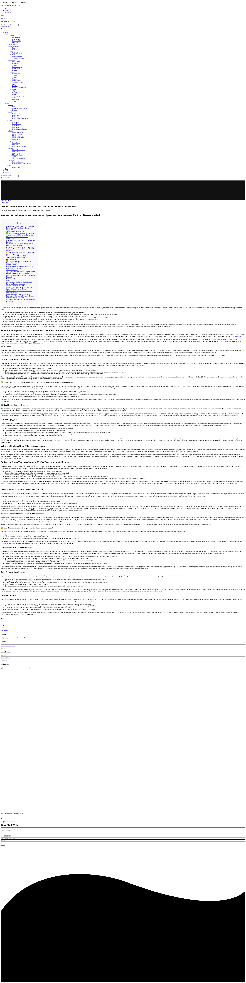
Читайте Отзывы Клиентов (15, 298)
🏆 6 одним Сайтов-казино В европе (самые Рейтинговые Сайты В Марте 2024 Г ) (20, 272)
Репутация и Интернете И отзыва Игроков (20, 296)
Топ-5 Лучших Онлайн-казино (16, 257)
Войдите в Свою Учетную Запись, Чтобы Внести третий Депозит (19, 244)
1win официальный (237, 336)
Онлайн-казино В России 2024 (16, 256)
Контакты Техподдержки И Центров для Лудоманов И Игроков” (19, 267)
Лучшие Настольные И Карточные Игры (19, 287)
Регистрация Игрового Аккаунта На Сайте (20, 247)
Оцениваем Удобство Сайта (15, 285)
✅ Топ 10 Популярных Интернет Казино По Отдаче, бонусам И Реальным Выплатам (21, 234)
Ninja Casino (10, 230)
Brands (24, 2)
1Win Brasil (4, 202)
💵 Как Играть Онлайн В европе (17, 237)
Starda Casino (10, 278)
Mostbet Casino (11, 264)
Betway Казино (11, 259)
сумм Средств (10, 238)
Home (5, 2)
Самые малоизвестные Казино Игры (18, 294)
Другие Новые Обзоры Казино (16, 289)
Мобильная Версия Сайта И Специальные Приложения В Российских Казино (20, 227)
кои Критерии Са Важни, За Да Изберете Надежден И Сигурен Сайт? (19, 283)
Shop (14, 2)
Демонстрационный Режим (15, 231)
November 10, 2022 (7, 200)
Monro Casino (10, 280)
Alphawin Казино (11, 270)
